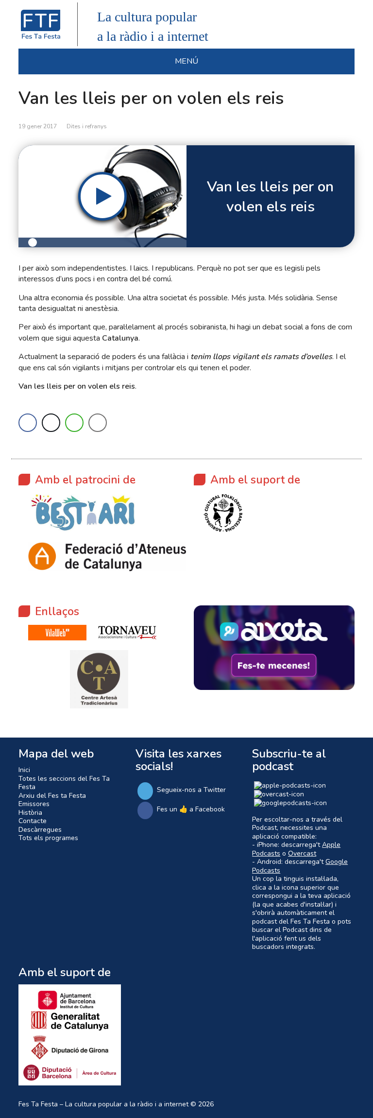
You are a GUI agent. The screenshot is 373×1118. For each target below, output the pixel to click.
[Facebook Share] (27, 422)
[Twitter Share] (51, 422)
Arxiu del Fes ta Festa (52, 795)
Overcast (302, 853)
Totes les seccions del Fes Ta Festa (64, 783)
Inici (24, 769)
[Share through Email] (97, 422)
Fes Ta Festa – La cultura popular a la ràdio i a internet (103, 1104)
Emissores (34, 803)
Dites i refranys (87, 126)
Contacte (32, 821)
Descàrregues (40, 829)
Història (30, 812)
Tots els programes (48, 838)
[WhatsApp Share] (74, 422)
